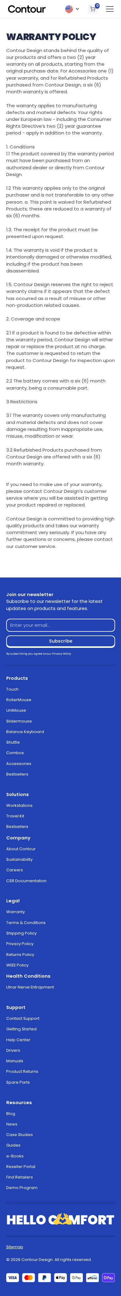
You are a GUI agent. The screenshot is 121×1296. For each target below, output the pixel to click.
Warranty (15, 912)
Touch (12, 689)
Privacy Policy (20, 944)
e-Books (15, 1156)
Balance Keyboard (25, 732)
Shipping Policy (21, 933)
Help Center (18, 1040)
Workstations (19, 805)
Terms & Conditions (26, 923)
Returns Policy (20, 955)
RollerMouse (18, 700)
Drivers (13, 1050)
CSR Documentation (26, 881)
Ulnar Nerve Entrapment (30, 987)
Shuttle (13, 742)
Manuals (14, 1061)
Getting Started (21, 1029)
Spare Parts (18, 1082)
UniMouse (16, 710)
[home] (27, 9)
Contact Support (22, 1018)
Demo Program (22, 1188)
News (11, 1124)
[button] (72, 9)
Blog (10, 1114)
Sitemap (14, 1247)
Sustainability (19, 859)
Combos (15, 753)
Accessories (18, 764)
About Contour (21, 849)
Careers (14, 870)
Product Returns (22, 1071)
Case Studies (19, 1135)
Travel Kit (15, 816)
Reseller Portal (20, 1167)
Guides (13, 1145)
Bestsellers (17, 774)
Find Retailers (19, 1177)
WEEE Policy (17, 965)
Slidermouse (19, 721)
